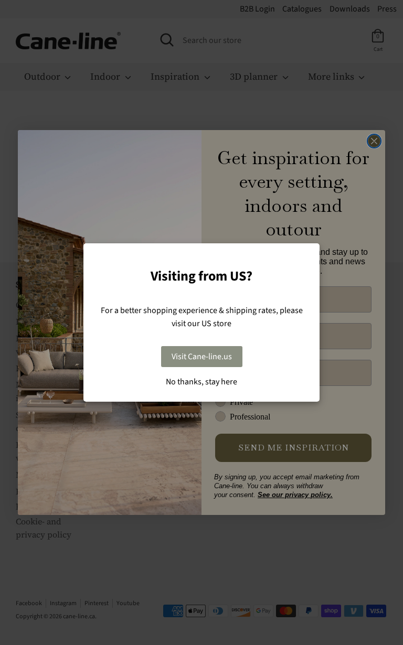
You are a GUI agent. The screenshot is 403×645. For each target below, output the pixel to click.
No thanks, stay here (201, 382)
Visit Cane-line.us (202, 356)
